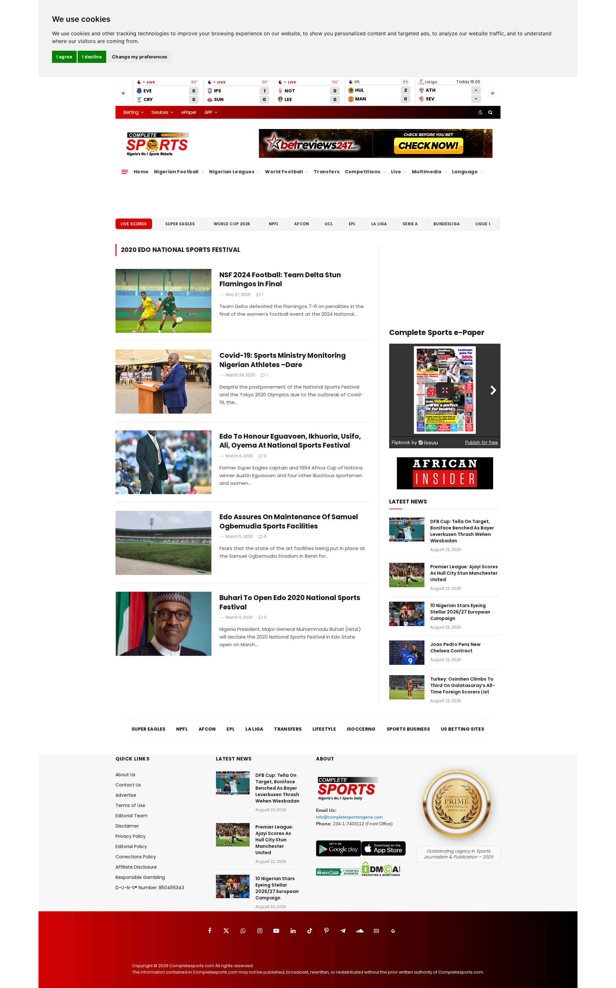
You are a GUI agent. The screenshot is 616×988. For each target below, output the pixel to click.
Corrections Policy (136, 857)
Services (159, 112)
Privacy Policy (131, 836)
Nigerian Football (176, 171)
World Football (284, 171)
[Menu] (125, 172)
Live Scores (134, 224)
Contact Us (128, 785)
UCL (329, 224)
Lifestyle (324, 729)
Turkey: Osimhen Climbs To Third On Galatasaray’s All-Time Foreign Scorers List (462, 685)
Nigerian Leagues (231, 171)
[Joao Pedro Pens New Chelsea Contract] (406, 652)
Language (465, 171)
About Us (125, 774)
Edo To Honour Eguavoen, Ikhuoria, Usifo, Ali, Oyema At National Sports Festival (290, 441)
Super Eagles (180, 224)
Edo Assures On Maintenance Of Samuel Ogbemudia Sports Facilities (288, 521)
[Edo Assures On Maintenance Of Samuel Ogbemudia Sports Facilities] (163, 543)
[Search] (489, 112)
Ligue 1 (482, 224)
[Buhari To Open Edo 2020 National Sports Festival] (163, 624)
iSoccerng (361, 729)
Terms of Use (130, 805)
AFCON (301, 224)
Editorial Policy (131, 846)
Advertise (126, 795)
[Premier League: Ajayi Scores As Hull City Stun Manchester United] (406, 575)
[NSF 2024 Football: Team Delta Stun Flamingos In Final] (163, 301)
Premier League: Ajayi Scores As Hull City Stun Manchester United (464, 573)
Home (141, 171)
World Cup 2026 (232, 224)
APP (208, 112)
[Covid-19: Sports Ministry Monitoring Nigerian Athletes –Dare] (163, 381)
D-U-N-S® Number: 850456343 (150, 887)
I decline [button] (92, 56)
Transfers (327, 171)
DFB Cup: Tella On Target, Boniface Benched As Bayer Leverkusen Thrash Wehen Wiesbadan (462, 531)
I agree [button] (64, 56)
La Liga (379, 224)
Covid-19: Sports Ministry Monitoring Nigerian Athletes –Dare (282, 360)
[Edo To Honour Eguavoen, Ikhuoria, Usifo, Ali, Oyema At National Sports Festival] (163, 462)
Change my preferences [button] (139, 56)
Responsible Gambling (140, 877)
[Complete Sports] (158, 144)
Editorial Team (132, 815)
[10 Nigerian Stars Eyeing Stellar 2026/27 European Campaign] (406, 614)
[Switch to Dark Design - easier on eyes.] (480, 112)
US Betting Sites (462, 729)
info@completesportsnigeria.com (349, 817)
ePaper (188, 112)
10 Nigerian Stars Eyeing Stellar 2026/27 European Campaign (460, 612)
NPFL (274, 224)
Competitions (363, 171)
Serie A (410, 224)
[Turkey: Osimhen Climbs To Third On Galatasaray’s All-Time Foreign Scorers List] (406, 687)
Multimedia (426, 171)
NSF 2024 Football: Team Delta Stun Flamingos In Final (280, 280)
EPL (352, 224)
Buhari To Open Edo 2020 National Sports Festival (289, 602)
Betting (131, 112)
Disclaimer (127, 826)
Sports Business (408, 729)
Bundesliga (446, 224)
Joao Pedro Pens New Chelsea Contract (455, 647)
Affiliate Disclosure (136, 867)
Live (396, 171)
